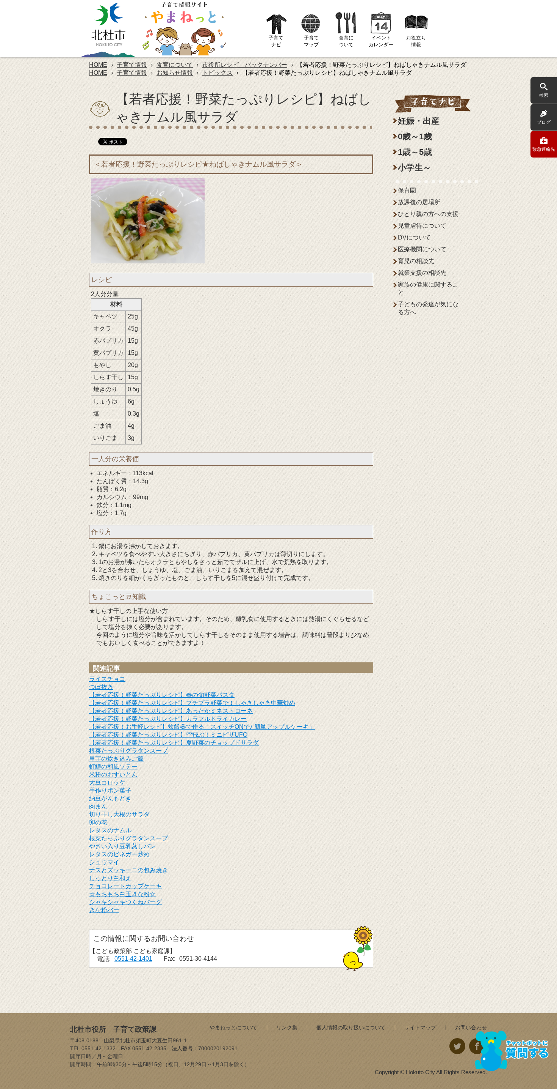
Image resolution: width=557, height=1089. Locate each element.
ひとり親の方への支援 (428, 214)
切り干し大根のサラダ (119, 814)
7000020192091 (218, 1048)
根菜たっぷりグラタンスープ (128, 750)
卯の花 (98, 822)
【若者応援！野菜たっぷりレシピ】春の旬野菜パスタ (162, 695)
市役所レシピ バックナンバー (244, 64)
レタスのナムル (110, 830)
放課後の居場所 (419, 202)
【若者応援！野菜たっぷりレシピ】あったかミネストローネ (171, 711)
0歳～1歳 (415, 136)
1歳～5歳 (415, 152)
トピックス (217, 72)
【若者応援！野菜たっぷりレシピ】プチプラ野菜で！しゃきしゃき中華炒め (192, 703)
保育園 (407, 190)
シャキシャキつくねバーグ (125, 902)
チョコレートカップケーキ (125, 886)
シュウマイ (104, 862)
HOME (98, 64)
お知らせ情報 (174, 72)
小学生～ (414, 167)
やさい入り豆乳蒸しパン (122, 846)
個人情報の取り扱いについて (350, 1027)
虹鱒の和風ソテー (113, 766)
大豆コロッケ (107, 782)
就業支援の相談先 (422, 272)
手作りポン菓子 (110, 790)
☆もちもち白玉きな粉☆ (122, 894)
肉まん (98, 806)
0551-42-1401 (133, 958)
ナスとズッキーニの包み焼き (128, 870)
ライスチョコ (107, 679)
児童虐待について (422, 225)
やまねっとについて (233, 1027)
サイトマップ (420, 1027)
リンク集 (286, 1027)
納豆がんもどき (110, 798)
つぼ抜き (101, 687)
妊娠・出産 (419, 121)
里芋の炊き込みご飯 (116, 758)
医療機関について (422, 249)
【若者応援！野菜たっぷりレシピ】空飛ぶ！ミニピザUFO (168, 734)
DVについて (414, 237)
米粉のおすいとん (113, 774)
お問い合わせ (471, 1027)
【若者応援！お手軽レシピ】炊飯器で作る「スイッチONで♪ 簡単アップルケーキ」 (202, 726)
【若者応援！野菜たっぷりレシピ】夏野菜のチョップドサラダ (174, 742)
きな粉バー (104, 910)
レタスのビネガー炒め (119, 854)
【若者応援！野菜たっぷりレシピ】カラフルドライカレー (168, 718)
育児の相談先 (416, 261)
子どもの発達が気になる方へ (428, 308)
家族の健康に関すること (428, 288)
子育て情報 (132, 64)
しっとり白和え (110, 878)
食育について (174, 64)
